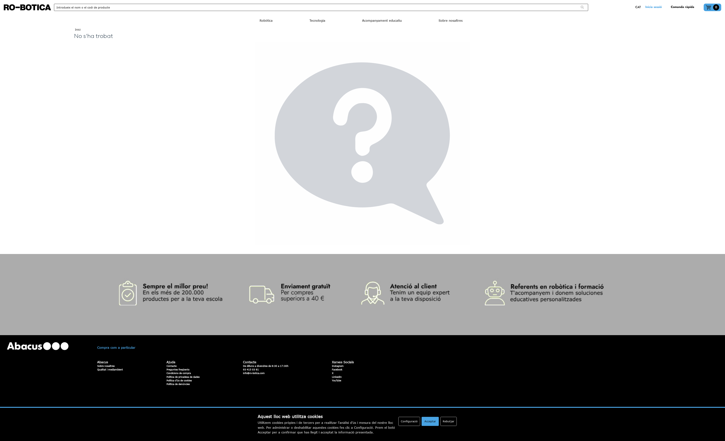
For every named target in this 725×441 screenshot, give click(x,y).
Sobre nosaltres (106, 366)
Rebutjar (448, 421)
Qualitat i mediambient (110, 369)
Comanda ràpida (682, 7)
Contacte (172, 366)
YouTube (336, 380)
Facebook (337, 369)
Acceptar (430, 421)
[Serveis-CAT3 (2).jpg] (362, 294)
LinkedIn (337, 377)
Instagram (338, 366)
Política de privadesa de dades (183, 377)
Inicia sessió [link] (653, 7)
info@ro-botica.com (254, 373)
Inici (78, 29)
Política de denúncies (178, 384)
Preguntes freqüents (178, 369)
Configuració (409, 421)
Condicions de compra (179, 373)
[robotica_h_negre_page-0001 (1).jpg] (27, 7)
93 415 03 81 (251, 369)
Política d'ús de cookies (179, 380)
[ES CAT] (639, 7)
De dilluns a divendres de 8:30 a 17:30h (265, 366)
